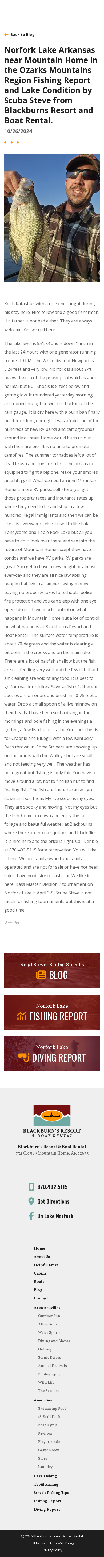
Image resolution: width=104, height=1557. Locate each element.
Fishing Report (47, 1501)
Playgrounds (49, 1442)
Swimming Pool (52, 1408)
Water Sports (49, 1332)
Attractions (48, 1324)
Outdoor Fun (49, 1316)
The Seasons (49, 1391)
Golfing (44, 1349)
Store (42, 1458)
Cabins (40, 1273)
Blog (38, 1290)
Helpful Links (46, 1265)
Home (39, 1248)
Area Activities (47, 1307)
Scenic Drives (49, 1357)
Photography (49, 1374)
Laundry (45, 1467)
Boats (39, 1281)
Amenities (43, 1400)
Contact (41, 1298)
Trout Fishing (46, 1484)
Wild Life (46, 1382)
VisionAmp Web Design (58, 1543)
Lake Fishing (45, 1476)
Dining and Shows (54, 1341)
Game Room (48, 1450)
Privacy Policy (52, 1550)
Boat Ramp (47, 1425)
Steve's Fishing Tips (51, 1493)
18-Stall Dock (49, 1417)
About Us (42, 1256)
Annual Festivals (52, 1366)
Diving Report (47, 1509)
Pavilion (45, 1433)
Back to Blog (22, 34)
